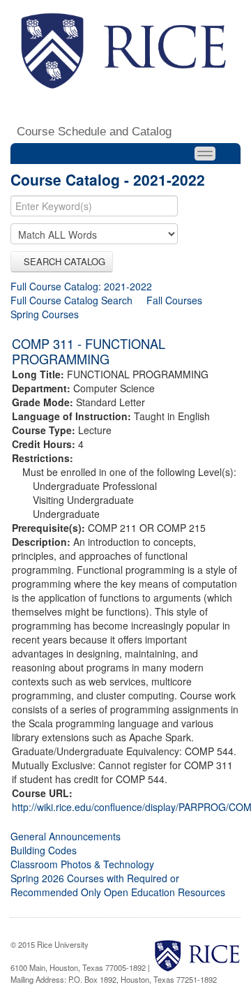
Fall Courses (174, 300)
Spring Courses (44, 314)
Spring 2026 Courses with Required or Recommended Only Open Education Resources (117, 885)
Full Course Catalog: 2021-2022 (81, 286)
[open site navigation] (205, 154)
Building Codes (43, 850)
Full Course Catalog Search (71, 300)
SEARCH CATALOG (61, 261)
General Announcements (65, 836)
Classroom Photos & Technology (82, 864)
